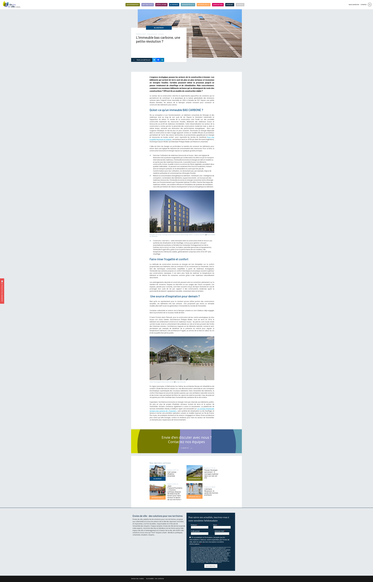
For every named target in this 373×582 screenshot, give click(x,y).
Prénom (194, 525)
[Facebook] (158, 60)
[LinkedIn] (162, 60)
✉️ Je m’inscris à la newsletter (2, 291)
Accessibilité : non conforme (155, 578)
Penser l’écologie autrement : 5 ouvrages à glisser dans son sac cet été (211, 474)
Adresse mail (220, 531)
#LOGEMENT (159, 28)
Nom (215, 525)
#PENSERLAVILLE (158, 497)
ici (215, 558)
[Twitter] (154, 60)
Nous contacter (354, 4)
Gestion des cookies (137, 578)
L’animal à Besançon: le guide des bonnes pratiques (211, 492)
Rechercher (370, 4)
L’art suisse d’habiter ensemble (171, 474)
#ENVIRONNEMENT (194, 479)
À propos (363, 4)
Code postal (195, 531)
